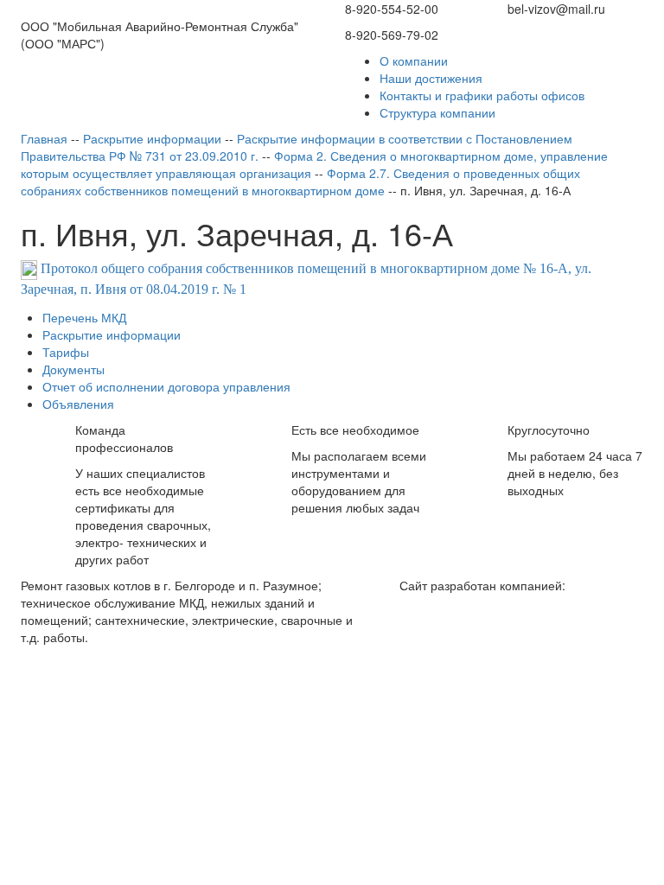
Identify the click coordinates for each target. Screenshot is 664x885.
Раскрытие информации (111, 334)
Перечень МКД (84, 317)
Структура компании (437, 112)
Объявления (78, 403)
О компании (414, 60)
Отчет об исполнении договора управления (166, 386)
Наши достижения (431, 77)
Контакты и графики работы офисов (482, 95)
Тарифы (65, 351)
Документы (73, 369)
